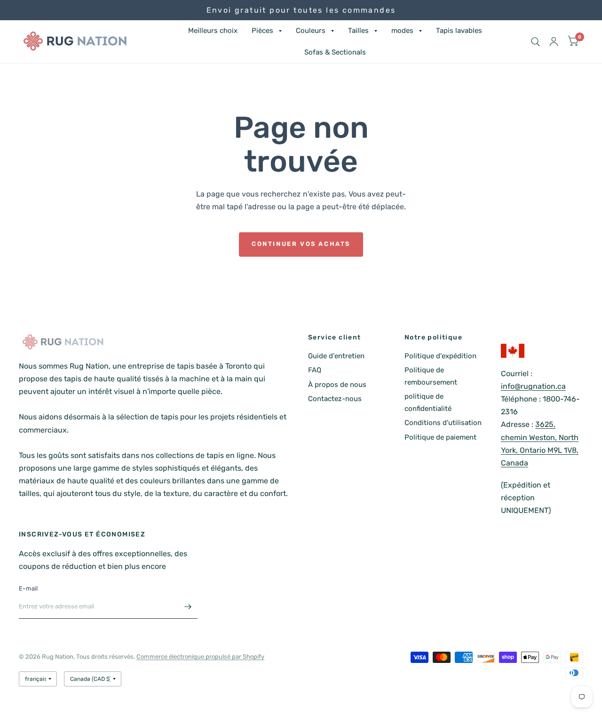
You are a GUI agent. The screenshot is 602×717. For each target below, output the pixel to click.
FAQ (314, 370)
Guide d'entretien (336, 356)
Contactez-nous (335, 398)
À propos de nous (337, 384)
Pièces (262, 30)
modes (402, 30)
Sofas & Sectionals (335, 52)
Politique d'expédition (440, 356)
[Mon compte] (554, 41)
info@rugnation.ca (533, 386)
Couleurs (310, 30)
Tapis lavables (459, 30)
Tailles (358, 30)
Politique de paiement (440, 437)
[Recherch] (535, 41)
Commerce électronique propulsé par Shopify (200, 656)
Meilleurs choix (213, 30)
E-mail (28, 588)
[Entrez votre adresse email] (188, 606)
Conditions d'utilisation (443, 422)
